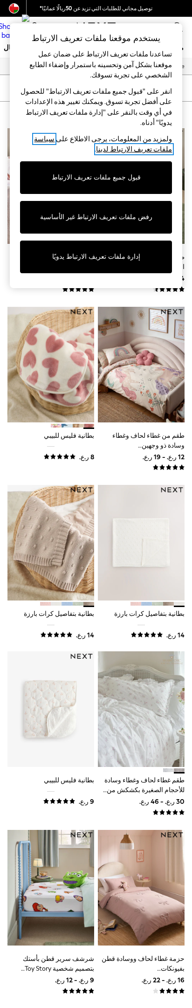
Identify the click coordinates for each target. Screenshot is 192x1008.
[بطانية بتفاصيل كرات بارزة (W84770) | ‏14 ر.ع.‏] (141, 543)
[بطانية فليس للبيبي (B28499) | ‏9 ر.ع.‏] (50, 709)
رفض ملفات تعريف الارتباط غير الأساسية (96, 217)
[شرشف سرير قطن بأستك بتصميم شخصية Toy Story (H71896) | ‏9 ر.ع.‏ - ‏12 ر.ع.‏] (50, 888)
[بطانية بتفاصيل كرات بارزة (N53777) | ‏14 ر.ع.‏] (50, 543)
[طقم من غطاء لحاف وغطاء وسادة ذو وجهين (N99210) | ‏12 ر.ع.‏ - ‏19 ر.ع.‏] (141, 364)
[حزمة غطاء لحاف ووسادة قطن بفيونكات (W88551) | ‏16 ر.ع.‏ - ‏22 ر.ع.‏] (141, 888)
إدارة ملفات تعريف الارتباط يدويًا (96, 257)
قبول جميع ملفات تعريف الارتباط (96, 177)
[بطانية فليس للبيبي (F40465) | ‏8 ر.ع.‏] (50, 364)
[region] (96, 155)
